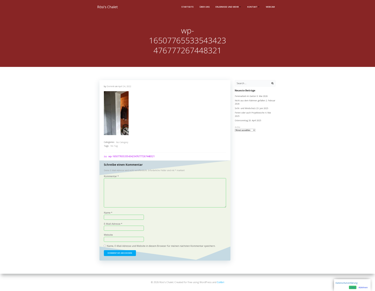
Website (108, 234)
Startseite (187, 6)
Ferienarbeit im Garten (245, 96)
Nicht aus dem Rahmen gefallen (250, 100)
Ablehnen (363, 287)
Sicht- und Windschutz (245, 108)
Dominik (111, 86)
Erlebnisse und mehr (227, 6)
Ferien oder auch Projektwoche (250, 112)
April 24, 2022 (124, 86)
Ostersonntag (241, 120)
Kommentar (111, 176)
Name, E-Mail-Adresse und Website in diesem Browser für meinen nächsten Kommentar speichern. (161, 246)
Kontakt (252, 6)
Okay (352, 287)
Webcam (270, 6)
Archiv (237, 127)
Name (108, 212)
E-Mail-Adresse (113, 223)
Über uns (205, 6)
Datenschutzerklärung (346, 282)
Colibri (220, 282)
